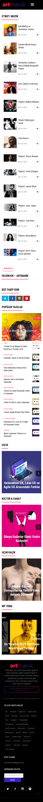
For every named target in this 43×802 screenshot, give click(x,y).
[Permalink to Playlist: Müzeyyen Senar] (10, 124)
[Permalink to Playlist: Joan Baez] (10, 222)
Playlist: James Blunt (27, 186)
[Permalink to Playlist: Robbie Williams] (10, 105)
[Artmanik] (13, 4)
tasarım (8, 745)
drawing (14, 716)
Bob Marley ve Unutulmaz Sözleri (21, 333)
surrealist (16, 741)
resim (31, 732)
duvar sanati (24, 716)
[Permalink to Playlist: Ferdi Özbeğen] (10, 172)
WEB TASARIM (11, 418)
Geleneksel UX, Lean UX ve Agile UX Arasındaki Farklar (16, 423)
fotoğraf (13, 720)
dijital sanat (32, 711)
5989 (37, 421)
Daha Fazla (8, 268)
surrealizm (26, 741)
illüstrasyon (9, 732)
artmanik (13, 711)
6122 (37, 411)
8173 (37, 367)
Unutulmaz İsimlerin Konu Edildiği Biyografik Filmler (28, 65)
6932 (37, 390)
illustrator (31, 728)
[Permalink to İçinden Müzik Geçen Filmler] (10, 48)
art (6, 711)
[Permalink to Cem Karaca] (10, 142)
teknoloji (16, 745)
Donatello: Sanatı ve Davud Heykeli (17, 358)
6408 (37, 401)
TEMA (5, 343)
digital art (22, 711)
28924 (38, 318)
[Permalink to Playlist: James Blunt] (10, 191)
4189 (37, 432)
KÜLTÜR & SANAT (8, 355)
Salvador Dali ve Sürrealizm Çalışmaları (14, 380)
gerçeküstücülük (22, 724)
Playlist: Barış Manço (27, 235)
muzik (25, 732)
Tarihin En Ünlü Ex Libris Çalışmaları (17, 402)
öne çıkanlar (9, 749)
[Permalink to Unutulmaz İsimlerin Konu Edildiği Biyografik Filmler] (10, 66)
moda (18, 732)
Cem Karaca (23, 138)
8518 (37, 357)
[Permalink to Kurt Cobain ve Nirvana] (10, 87)
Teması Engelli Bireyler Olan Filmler (17, 412)
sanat (7, 736)
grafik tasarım (10, 728)
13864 (36, 345)
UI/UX (5, 418)
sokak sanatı (16, 736)
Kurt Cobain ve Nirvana (28, 83)
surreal (8, 741)
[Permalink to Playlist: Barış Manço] (10, 237)
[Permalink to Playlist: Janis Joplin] (10, 207)
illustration (21, 728)
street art (27, 736)
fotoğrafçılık (23, 720)
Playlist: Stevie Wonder (28, 156)
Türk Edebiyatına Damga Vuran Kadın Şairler (15, 369)
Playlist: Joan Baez (26, 220)
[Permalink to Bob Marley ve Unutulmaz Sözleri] (10, 30)
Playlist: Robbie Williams (28, 102)
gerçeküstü (9, 724)
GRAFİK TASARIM (8, 387)
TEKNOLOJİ (7, 430)
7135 (37, 378)
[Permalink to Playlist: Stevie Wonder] (10, 158)
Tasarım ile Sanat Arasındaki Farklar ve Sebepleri (17, 392)
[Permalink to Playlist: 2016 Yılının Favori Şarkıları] (10, 252)
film (6, 720)
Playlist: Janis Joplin (27, 205)
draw (7, 716)
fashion (34, 716)
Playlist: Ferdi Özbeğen (28, 171)
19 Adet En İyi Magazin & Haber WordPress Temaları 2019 (15, 347)
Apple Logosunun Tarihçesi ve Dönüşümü (15, 434)
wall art (25, 745)
